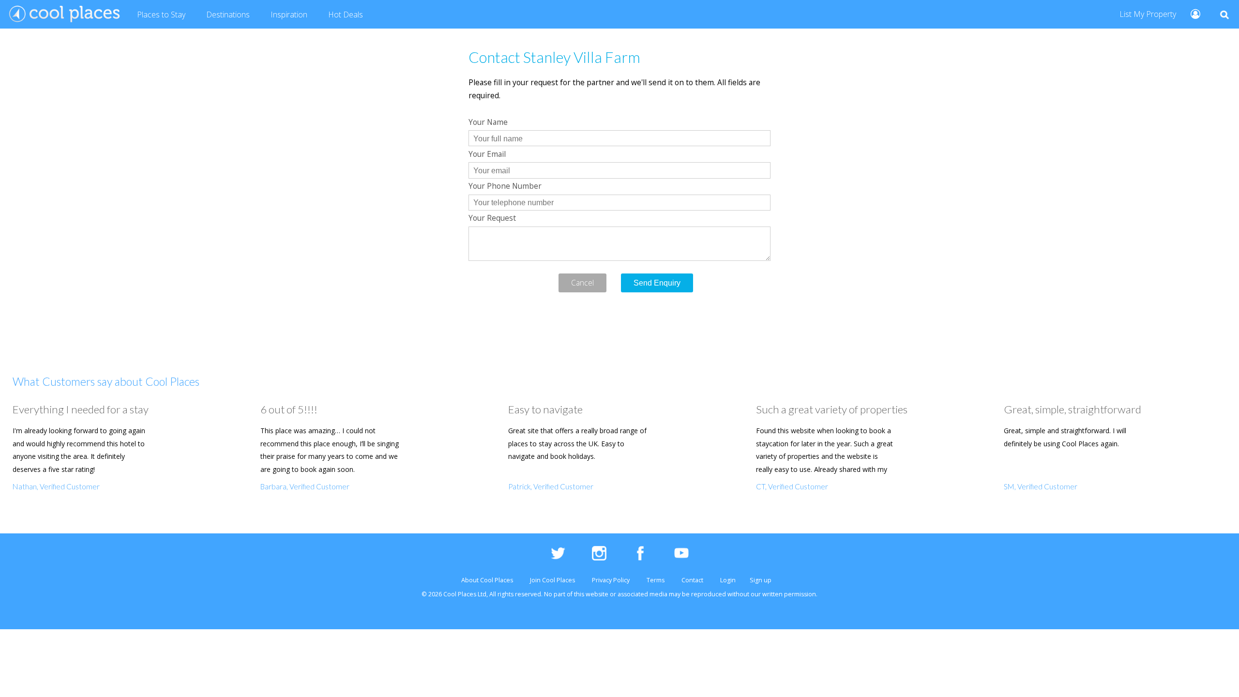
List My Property (1147, 14)
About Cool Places (487, 580)
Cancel (582, 282)
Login (728, 580)
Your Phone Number (505, 186)
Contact (692, 580)
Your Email (487, 154)
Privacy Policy (611, 580)
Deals (345, 14)
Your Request (492, 217)
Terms (656, 580)
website (597, 594)
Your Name (488, 122)
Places (161, 14)
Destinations (228, 14)
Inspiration (289, 14)
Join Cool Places (552, 580)
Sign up (760, 580)
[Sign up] (1191, 13)
